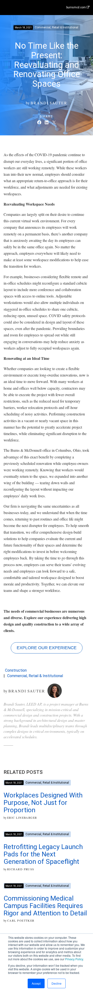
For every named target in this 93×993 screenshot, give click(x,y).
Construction (16, 670)
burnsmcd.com (76, 7)
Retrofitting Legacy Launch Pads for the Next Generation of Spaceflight (43, 854)
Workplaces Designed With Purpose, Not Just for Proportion (43, 802)
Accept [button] (36, 983)
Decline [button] (57, 983)
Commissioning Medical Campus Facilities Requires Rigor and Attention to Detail (45, 905)
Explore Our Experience (47, 647)
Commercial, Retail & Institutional (35, 676)
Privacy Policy (74, 959)
